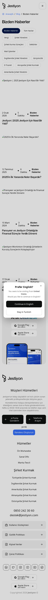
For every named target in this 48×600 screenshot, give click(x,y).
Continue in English (24, 304)
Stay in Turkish (24, 312)
